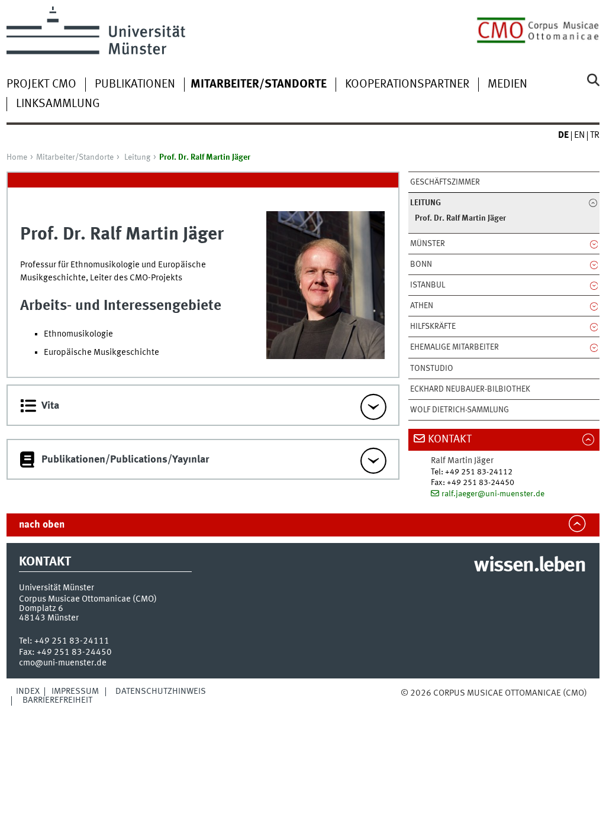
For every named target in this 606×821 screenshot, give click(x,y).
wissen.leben (529, 566)
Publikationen (135, 84)
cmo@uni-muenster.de (63, 663)
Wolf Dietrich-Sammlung (459, 410)
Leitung (137, 157)
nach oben (42, 525)
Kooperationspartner (407, 84)
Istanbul (427, 285)
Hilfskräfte (433, 326)
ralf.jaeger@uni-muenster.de (492, 494)
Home (17, 157)
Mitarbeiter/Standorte (75, 157)
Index (28, 691)
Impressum (75, 691)
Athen (421, 306)
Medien (507, 84)
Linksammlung (58, 104)
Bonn (421, 264)
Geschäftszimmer (445, 182)
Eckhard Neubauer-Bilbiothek (470, 389)
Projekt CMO (41, 84)
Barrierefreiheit (57, 700)
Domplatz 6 (41, 608)
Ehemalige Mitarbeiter (454, 347)
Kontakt (450, 439)
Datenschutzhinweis (160, 691)
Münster (427, 244)
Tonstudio (431, 368)
